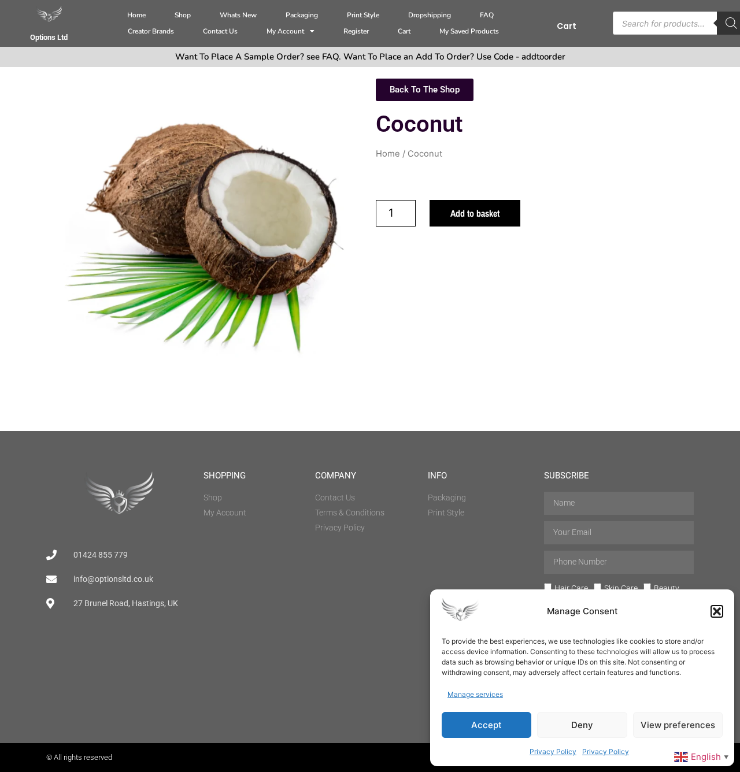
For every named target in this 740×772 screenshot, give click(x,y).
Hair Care (571, 587)
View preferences (678, 724)
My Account (285, 31)
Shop (183, 15)
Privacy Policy (553, 751)
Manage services (475, 694)
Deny (582, 724)
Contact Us (220, 31)
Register (356, 31)
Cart (404, 31)
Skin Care (621, 587)
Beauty (666, 587)
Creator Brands (151, 31)
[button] (717, 611)
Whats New (238, 15)
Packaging (302, 15)
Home (136, 15)
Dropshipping (429, 15)
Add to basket (475, 213)
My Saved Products (469, 31)
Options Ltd (49, 37)
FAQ (487, 15)
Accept (486, 724)
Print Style (363, 15)
